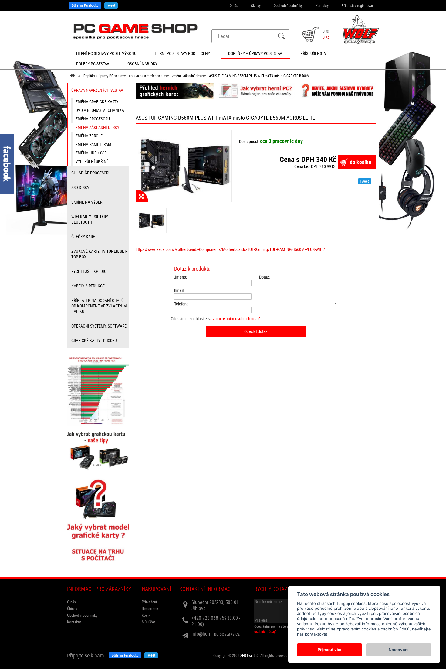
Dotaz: (264, 277)
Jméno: (180, 277)
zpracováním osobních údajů (237, 318)
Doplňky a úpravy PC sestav (103, 75)
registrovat (365, 5)
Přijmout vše (329, 649)
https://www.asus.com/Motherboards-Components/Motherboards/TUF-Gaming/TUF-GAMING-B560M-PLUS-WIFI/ (230, 249)
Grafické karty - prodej (94, 340)
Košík (146, 615)
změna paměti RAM (93, 144)
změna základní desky (188, 75)
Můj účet (148, 622)
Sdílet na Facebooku (85, 5)
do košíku (360, 162)
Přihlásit (348, 5)
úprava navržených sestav (148, 75)
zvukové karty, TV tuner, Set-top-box (99, 253)
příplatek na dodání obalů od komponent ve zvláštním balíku (99, 305)
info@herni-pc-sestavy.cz (215, 633)
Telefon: (181, 304)
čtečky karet (84, 236)
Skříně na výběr (86, 202)
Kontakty (322, 5)
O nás (234, 5)
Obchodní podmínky (288, 5)
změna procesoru (93, 119)
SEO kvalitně (249, 655)
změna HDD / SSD (91, 153)
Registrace (150, 608)
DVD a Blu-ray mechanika (100, 110)
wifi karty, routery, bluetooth (90, 219)
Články (256, 5)
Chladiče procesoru (91, 173)
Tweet (110, 5)
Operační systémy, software (99, 326)
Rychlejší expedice (90, 271)
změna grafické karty (97, 102)
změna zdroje (89, 136)
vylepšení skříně (92, 161)
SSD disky (80, 187)
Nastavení (398, 649)
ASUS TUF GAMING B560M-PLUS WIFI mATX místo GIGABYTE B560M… (260, 75)
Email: (179, 290)
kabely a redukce (88, 286)
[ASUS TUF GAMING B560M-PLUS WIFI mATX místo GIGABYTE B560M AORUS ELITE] (183, 166)
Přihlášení (149, 602)
